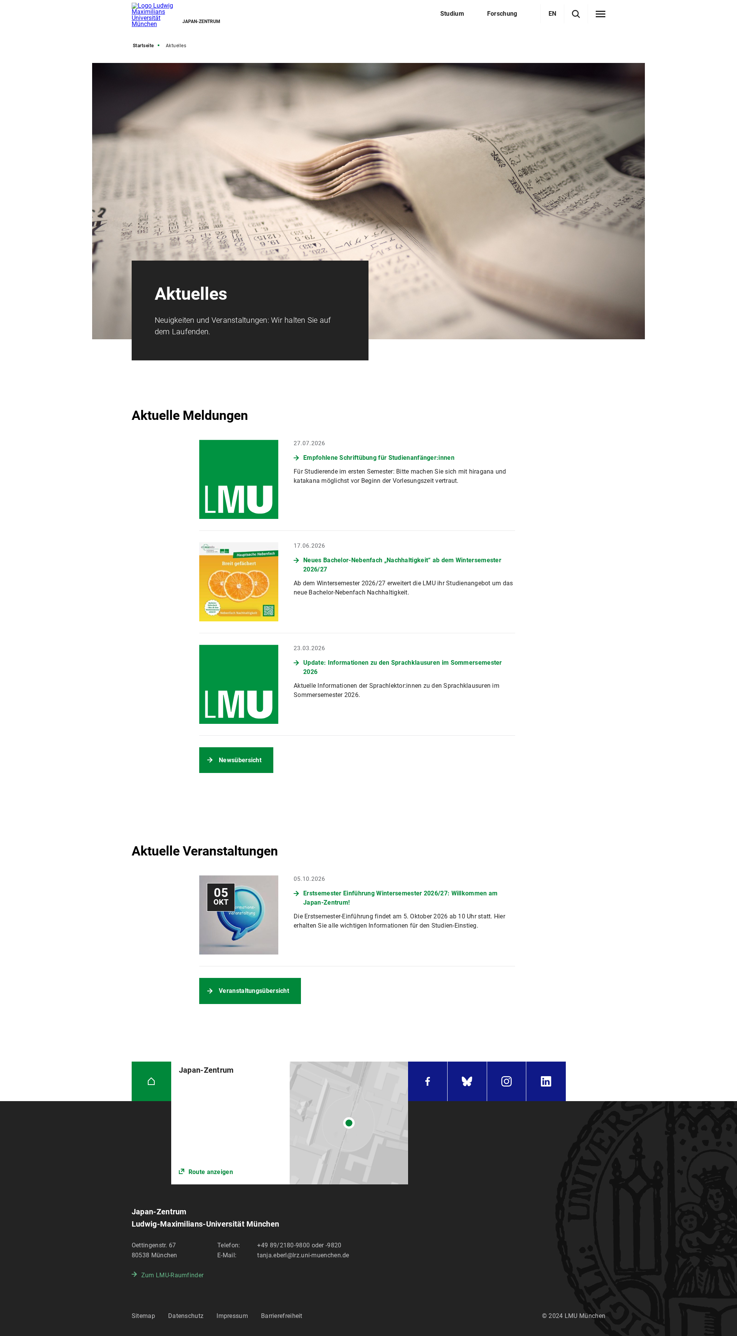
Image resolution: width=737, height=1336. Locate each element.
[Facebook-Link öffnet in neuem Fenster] (427, 1081)
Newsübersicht (240, 760)
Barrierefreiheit (281, 1315)
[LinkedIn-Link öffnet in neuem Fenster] (546, 1081)
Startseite (143, 45)
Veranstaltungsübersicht (254, 990)
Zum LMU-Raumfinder (172, 1275)
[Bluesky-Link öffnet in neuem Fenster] (467, 1081)
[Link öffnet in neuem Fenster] (289, 1123)
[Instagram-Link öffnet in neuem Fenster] (506, 1081)
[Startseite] (151, 1081)
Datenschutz (185, 1315)
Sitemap (143, 1315)
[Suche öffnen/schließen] (576, 14)
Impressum (232, 1315)
